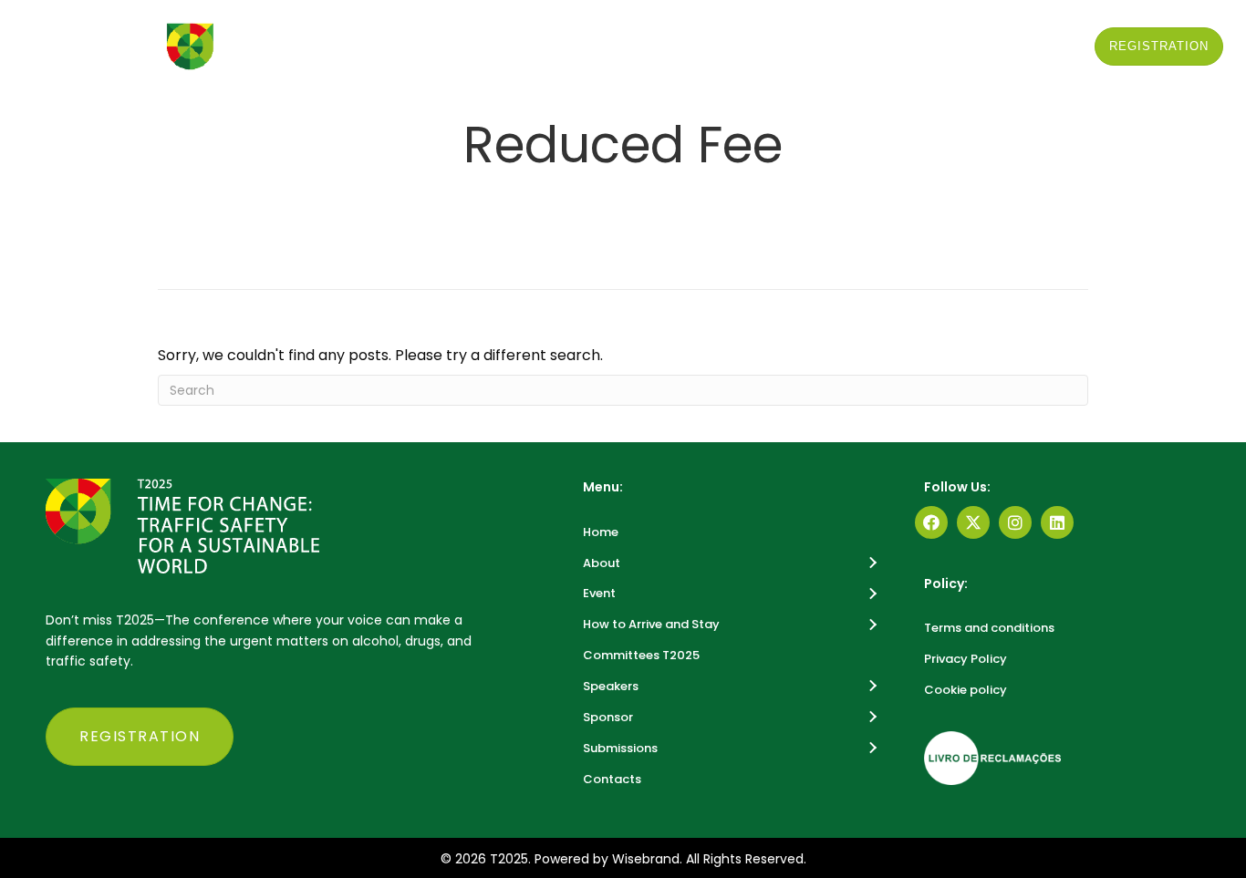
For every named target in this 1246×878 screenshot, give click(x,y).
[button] (474, 118)
